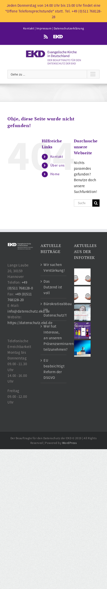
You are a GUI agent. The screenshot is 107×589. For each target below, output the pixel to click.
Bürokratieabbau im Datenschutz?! (54, 309)
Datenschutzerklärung (69, 28)
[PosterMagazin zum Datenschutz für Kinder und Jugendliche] (82, 330)
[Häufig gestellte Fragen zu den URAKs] (82, 277)
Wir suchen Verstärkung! (54, 267)
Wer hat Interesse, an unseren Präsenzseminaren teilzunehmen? (54, 337)
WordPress (69, 443)
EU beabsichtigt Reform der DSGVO (54, 369)
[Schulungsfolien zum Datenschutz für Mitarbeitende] (82, 313)
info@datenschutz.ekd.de (28, 311)
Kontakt (28, 28)
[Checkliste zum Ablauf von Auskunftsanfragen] (82, 348)
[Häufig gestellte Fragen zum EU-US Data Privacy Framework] (82, 295)
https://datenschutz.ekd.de (29, 322)
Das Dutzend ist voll (53, 287)
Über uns (57, 165)
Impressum (44, 28)
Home (55, 174)
